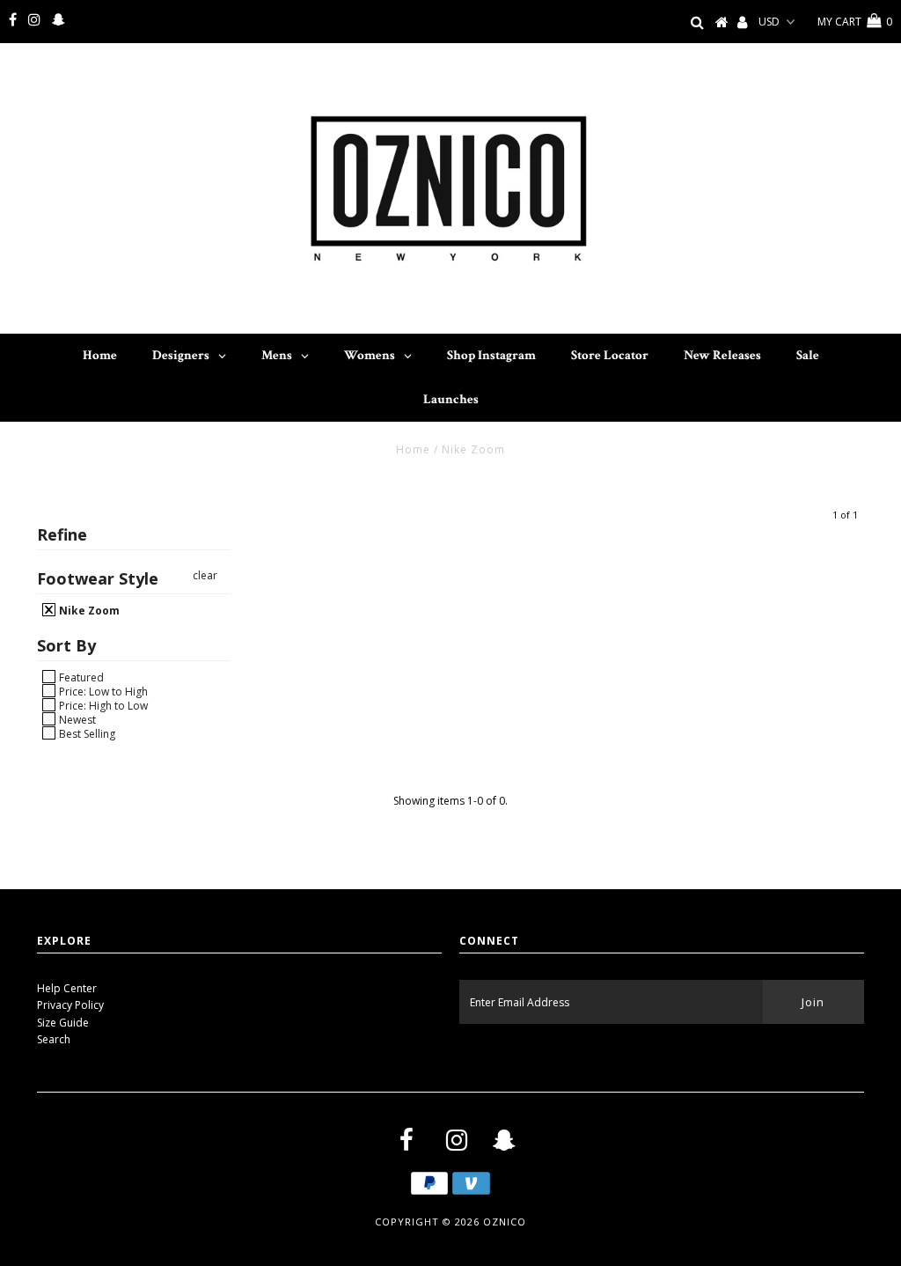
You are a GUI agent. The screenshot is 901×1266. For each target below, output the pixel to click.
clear (205, 575)
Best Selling (85, 733)
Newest (76, 719)
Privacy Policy (70, 1004)
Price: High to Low (102, 705)
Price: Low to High (102, 691)
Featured (80, 677)
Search (53, 1039)
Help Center (67, 988)
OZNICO (504, 1221)
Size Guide (63, 1022)
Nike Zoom (88, 610)
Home (413, 449)
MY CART (854, 21)
